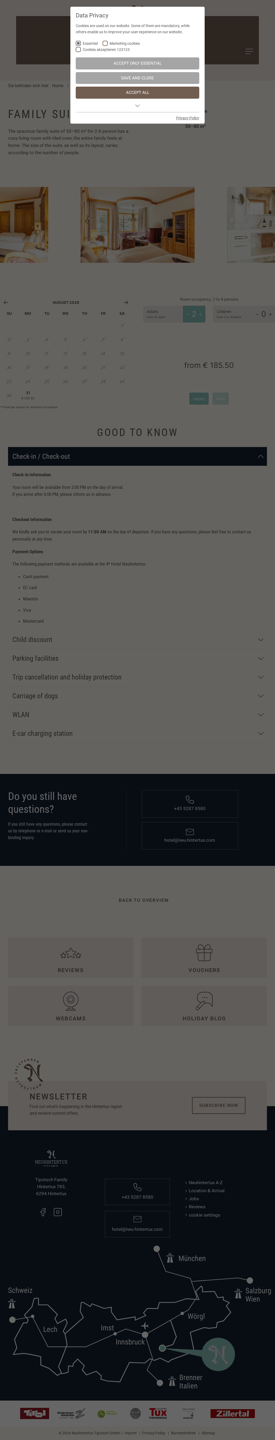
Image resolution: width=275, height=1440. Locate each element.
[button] (137, 105)
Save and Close (137, 78)
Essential (90, 44)
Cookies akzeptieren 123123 (106, 50)
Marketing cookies (125, 44)
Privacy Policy (187, 118)
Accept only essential (138, 63)
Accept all (137, 92)
